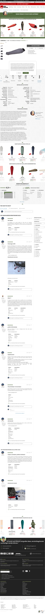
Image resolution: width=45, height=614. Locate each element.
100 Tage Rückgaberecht (31, 51)
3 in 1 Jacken (13, 604)
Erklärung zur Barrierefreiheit (26, 591)
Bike (26, 6)
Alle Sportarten (33, 6)
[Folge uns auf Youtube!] (27, 571)
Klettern (23, 6)
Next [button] (44, 77)
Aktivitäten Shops (3, 604)
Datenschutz (4, 589)
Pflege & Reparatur (3, 607)
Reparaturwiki (28, 594)
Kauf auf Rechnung (31, 52)
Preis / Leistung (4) (26, 197)
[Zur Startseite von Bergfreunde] (4, 6)
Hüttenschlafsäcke (25, 604)
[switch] (43, 612)
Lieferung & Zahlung (3, 582)
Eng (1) (31, 193)
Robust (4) (37, 234)
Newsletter (24, 586)
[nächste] (43, 27)
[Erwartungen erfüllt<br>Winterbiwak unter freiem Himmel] (16, 268)
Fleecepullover (14, 608)
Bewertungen (37, 225)
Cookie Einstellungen (3, 590)
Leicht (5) (24, 194)
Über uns (23, 582)
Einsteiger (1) (37, 255)
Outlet (41, 6)
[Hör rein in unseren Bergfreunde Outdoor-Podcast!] (30, 571)
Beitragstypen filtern (37, 217)
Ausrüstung (19, 6)
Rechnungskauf (6, 548)
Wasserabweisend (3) (26, 198)
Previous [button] (1, 77)
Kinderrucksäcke (25, 606)
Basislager (4, 0)
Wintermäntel (13, 606)
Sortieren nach (36, 221)
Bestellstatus (2, 583)
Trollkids (35, 608)
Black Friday (2, 608)
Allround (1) (39, 197)
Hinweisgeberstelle (25, 590)
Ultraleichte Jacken (14, 607)
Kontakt (1, 586)
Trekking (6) (39, 192)
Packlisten (2, 606)
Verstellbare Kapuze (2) (38, 242)
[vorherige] (2, 27)
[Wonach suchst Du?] (44, 7)
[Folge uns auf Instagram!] (23, 571)
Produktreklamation (3, 588)
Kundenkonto (24, 585)
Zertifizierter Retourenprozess (36, 553)
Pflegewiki (24, 594)
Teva (34, 604)
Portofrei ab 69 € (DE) (31, 50)
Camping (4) (39, 193)
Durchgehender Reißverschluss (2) (37, 241)
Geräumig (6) (25, 192)
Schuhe (15, 6)
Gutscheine (24, 587)
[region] (22, 68)
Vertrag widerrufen (3, 592)
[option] (15, 52)
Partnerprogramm (25, 588)
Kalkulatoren (2, 605)
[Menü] (44, 610)
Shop (1, 0)
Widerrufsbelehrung (3, 591)
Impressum (24, 589)
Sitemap (11, 609)
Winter (29, 6)
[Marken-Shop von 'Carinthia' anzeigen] (2, 43)
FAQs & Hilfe (2, 585)
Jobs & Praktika (24, 583)
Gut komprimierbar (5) (26, 193)
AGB (1, 589)
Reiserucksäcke (25, 605)
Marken (38, 6)
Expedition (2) (39, 194)
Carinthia (3, 40)
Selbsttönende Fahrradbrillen (26, 608)
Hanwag (35, 606)
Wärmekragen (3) (25, 199)
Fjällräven (35, 607)
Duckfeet (35, 605)
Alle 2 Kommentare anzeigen (20, 413)
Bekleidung (11, 6)
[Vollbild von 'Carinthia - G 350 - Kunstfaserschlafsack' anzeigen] (6, 42)
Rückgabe (1, 587)
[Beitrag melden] (31, 218)
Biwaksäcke (24, 607)
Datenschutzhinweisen (31, 70)
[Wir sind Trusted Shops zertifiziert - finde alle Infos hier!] (25, 548)
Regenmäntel (13, 605)
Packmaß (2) (32, 192)
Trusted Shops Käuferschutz (32, 53)
